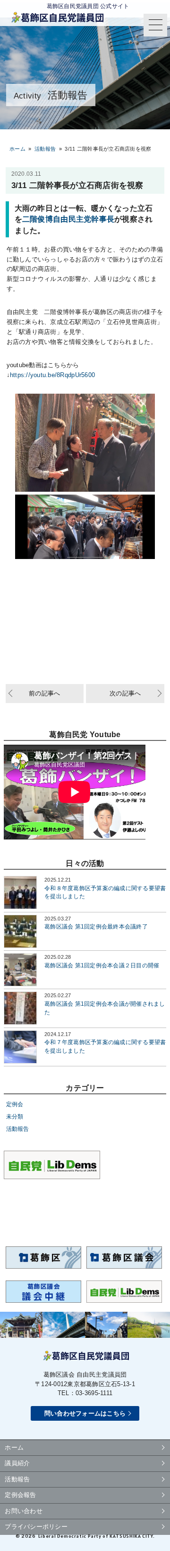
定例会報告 (20, 1494)
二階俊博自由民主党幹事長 (68, 219)
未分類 (15, 1116)
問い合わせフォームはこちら (85, 1413)
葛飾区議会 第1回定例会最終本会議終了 (96, 926)
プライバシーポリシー (36, 1526)
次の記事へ (125, 693)
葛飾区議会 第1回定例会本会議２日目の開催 (101, 965)
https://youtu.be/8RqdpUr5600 (52, 375)
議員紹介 (17, 1463)
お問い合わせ (23, 1511)
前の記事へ (44, 693)
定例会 (15, 1104)
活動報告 (17, 1129)
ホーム (17, 149)
